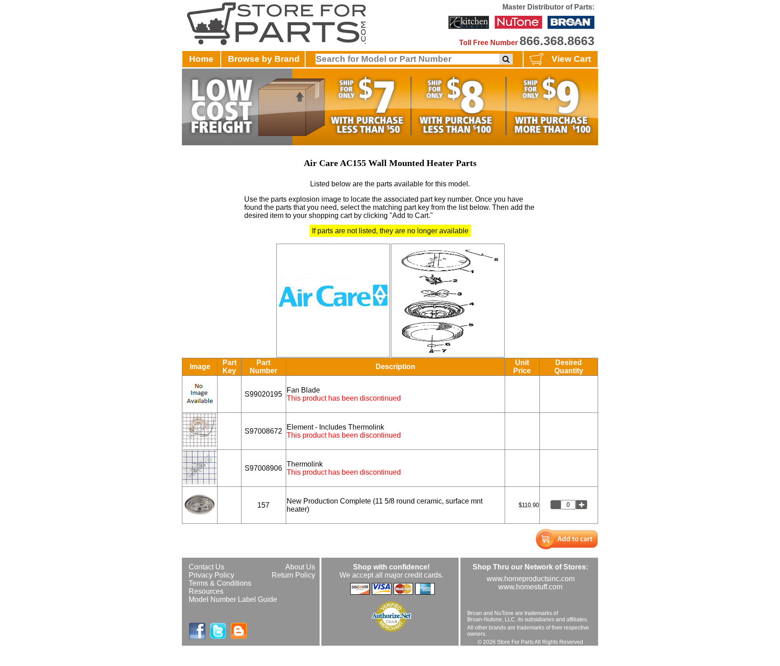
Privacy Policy (211, 575)
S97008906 (263, 468)
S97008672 (263, 431)
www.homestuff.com (530, 587)
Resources (206, 591)
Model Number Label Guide (233, 599)
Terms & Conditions (220, 583)
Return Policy (293, 575)
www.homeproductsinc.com (531, 579)
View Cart (571, 59)
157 (263, 505)
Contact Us (206, 567)
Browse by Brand (264, 59)
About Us (300, 567)
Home (201, 59)
